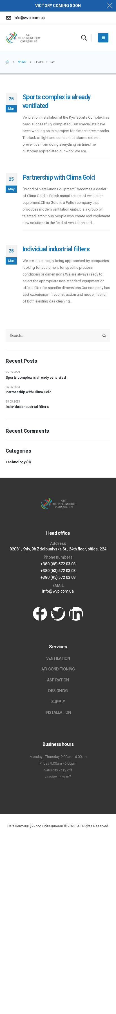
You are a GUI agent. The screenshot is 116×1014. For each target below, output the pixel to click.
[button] (84, 37)
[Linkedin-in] (76, 614)
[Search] (104, 335)
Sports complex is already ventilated (36, 377)
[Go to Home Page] (8, 62)
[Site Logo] (23, 37)
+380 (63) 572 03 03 (58, 570)
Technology (16, 462)
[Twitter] (58, 614)
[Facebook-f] (40, 614)
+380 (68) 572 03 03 (58, 564)
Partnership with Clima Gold (58, 177)
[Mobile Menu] (103, 37)
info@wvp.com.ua (58, 591)
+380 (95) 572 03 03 (58, 577)
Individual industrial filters (56, 249)
